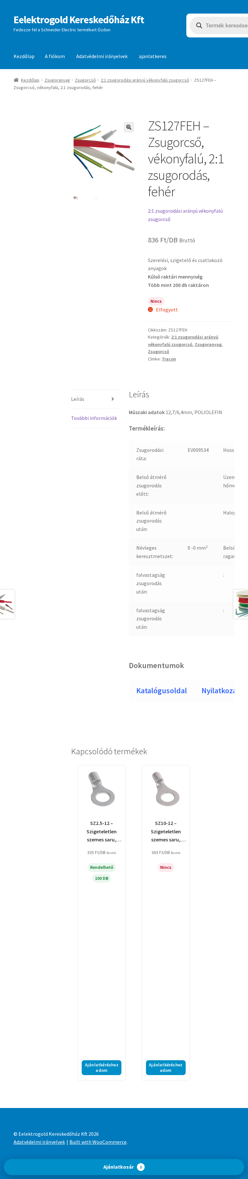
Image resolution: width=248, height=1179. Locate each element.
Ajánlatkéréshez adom (102, 1067)
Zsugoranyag (57, 80)
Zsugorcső (85, 80)
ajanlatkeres (153, 56)
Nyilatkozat (221, 691)
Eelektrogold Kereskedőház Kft (79, 19)
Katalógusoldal (161, 691)
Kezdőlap (24, 56)
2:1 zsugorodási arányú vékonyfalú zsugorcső (145, 80)
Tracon (169, 359)
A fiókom (55, 56)
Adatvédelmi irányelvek (102, 56)
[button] (129, 127)
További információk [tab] (94, 418)
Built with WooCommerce (98, 1142)
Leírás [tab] (77, 399)
